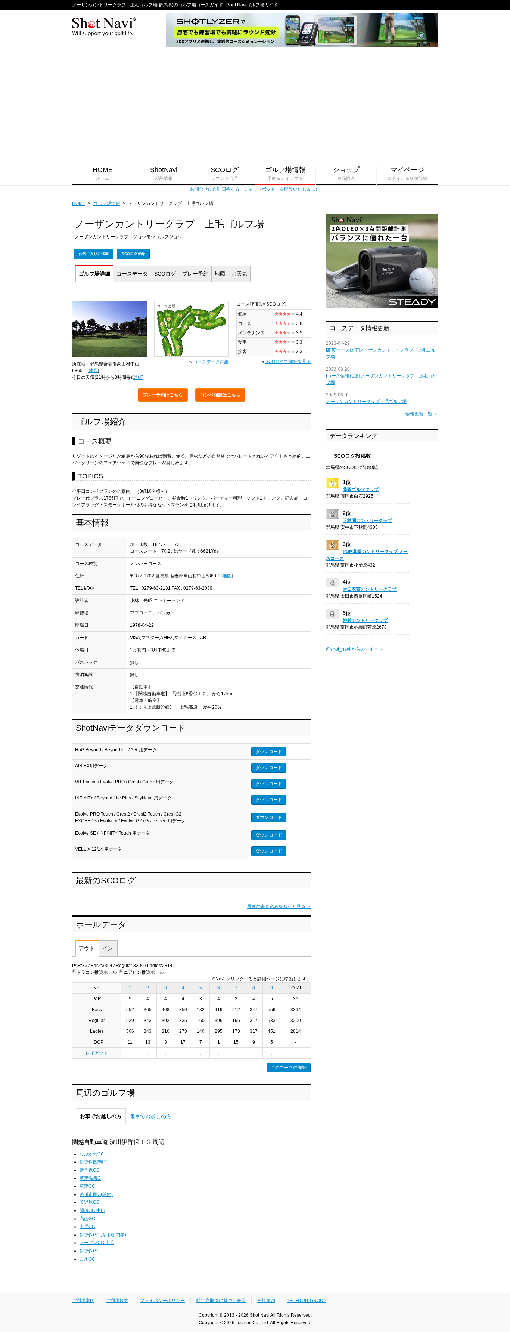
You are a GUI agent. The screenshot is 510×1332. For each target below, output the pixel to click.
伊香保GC (90, 1250)
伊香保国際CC (94, 1161)
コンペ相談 (220, 395)
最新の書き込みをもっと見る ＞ (279, 906)
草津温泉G (90, 1178)
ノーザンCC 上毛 (97, 1242)
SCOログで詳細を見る (288, 361)
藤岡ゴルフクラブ (361, 489)
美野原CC (90, 1202)
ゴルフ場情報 (285, 173)
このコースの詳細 (289, 1067)
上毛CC (87, 1226)
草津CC (87, 1186)
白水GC (87, 1259)
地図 (220, 274)
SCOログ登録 (133, 254)
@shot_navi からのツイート (354, 649)
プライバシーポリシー (162, 1300)
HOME (103, 173)
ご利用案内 (83, 1300)
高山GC (87, 1218)
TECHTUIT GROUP (306, 1300)
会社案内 (266, 1300)
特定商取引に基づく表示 (221, 1300)
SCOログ (225, 173)
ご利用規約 (117, 1300)
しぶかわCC (92, 1154)
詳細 (94, 274)
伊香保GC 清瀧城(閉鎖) (103, 1234)
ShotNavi (163, 173)
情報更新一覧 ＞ (421, 414)
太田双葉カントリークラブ (370, 589)
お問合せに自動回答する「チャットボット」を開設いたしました (255, 189)
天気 (239, 274)
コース (132, 274)
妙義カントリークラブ (365, 620)
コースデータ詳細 (211, 362)
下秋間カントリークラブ (367, 520)
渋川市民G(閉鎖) (96, 1194)
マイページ (407, 173)
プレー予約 (163, 395)
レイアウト (96, 1053)
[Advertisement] (255, 105)
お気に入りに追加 (94, 254)
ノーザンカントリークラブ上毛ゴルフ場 (366, 401)
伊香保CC (90, 1170)
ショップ (346, 173)
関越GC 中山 (92, 1210)
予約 (195, 274)
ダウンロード (268, 751)
